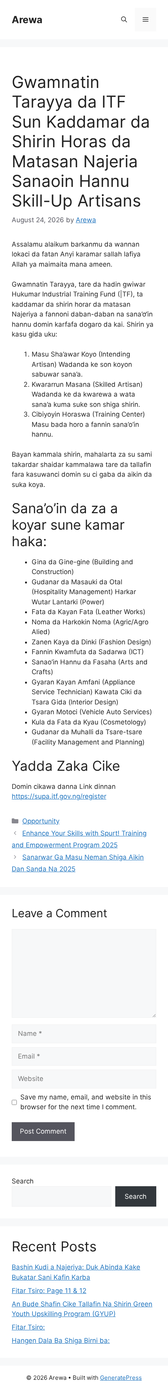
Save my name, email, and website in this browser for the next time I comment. (85, 1102)
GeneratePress (121, 1377)
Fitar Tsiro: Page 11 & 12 (49, 1291)
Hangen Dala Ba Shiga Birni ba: (61, 1340)
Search (23, 1181)
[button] (124, 19)
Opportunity (40, 821)
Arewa (27, 20)
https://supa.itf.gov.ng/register (59, 796)
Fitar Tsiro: (28, 1327)
